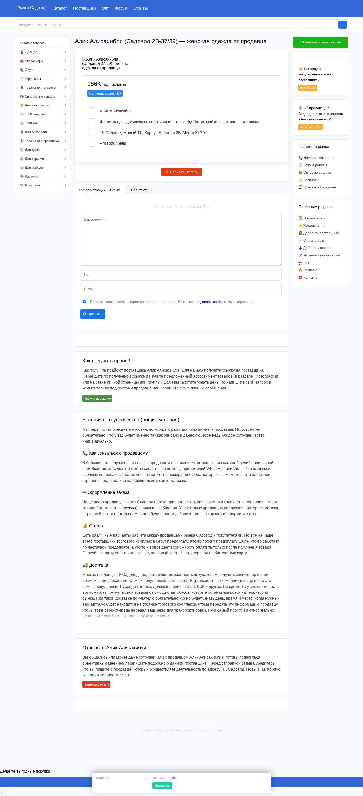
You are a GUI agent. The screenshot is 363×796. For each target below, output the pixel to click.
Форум (121, 8)
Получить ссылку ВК (105, 93)
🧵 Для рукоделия (34, 132)
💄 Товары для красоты (38, 87)
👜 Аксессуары (31, 61)
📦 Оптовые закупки (314, 172)
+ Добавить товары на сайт (321, 42)
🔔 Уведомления (311, 225)
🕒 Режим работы (312, 165)
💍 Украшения (30, 79)
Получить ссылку (97, 398)
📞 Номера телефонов (316, 158)
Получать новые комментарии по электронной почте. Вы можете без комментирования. (172, 302)
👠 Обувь (27, 70)
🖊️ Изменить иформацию (319, 255)
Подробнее (308, 88)
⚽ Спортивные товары (37, 96)
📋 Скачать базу (311, 240)
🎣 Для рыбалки (32, 167)
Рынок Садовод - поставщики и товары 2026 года (181, 730)
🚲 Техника (28, 123)
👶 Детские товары (34, 105)
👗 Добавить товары (314, 248)
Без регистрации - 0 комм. (100, 190)
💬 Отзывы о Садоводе (317, 187)
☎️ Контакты (308, 277)
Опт (105, 8)
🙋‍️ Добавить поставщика (318, 233)
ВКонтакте (139, 190)
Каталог (60, 8)
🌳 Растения (29, 176)
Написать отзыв (96, 684)
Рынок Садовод (31, 8)
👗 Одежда (28, 52)
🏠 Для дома (30, 150)
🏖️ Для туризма (32, 159)
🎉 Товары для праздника (39, 141)
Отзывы (140, 8)
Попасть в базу (311, 127)
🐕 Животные (30, 185)
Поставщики (84, 8)
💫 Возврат (307, 180)
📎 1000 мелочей (33, 114)
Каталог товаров (32, 43)
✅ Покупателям (311, 218)
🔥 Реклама (307, 270)
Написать (162, 786)
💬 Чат (303, 263)
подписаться (206, 302)
